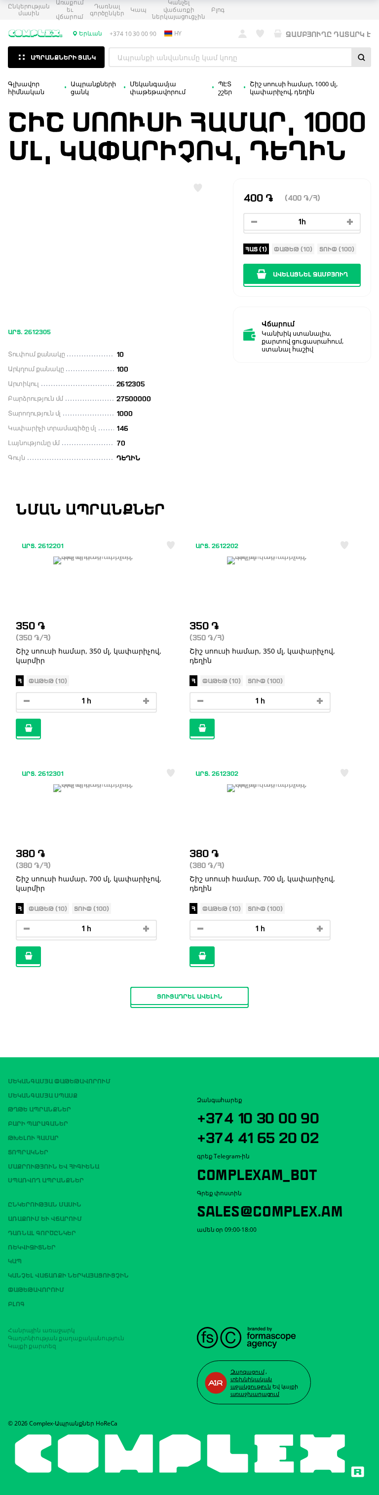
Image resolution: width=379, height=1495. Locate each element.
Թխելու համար (33, 1137)
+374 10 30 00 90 (258, 1116)
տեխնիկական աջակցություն (251, 1382)
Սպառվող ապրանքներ (46, 1180)
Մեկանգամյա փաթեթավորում (59, 1080)
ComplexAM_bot (256, 1173)
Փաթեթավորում (36, 1289)
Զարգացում (247, 1371)
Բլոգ (218, 9)
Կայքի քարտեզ (32, 1346)
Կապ (138, 9)
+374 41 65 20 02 (258, 1136)
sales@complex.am (270, 1210)
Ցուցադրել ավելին (190, 996)
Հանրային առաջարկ (41, 1330)
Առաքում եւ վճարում (45, 1218)
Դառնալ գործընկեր (107, 10)
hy (178, 33)
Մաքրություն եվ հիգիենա (53, 1166)
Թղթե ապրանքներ (39, 1109)
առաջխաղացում (255, 1393)
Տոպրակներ (28, 1151)
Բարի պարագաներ (38, 1123)
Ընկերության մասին (29, 10)
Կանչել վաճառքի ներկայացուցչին (68, 1275)
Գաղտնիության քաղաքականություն (66, 1338)
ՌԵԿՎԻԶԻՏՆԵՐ (32, 1247)
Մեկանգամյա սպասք (42, 1095)
